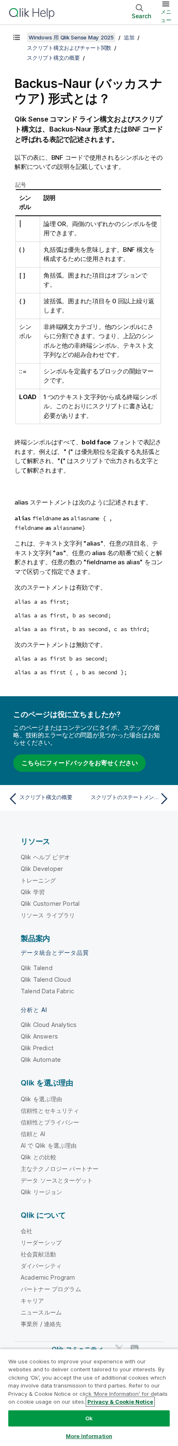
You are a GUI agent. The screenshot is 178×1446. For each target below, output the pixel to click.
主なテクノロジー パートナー (60, 1168)
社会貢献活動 (38, 1254)
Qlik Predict (37, 1047)
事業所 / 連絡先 (41, 1323)
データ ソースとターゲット (57, 1180)
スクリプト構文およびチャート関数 (69, 47)
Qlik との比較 (38, 1157)
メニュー (166, 15)
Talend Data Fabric (47, 991)
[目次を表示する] (16, 37)
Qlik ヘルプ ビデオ (45, 857)
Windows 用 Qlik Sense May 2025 (71, 37)
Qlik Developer (42, 868)
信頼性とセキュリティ (50, 1110)
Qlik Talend (37, 967)
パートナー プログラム (51, 1288)
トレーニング (38, 880)
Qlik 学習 (33, 891)
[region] (89, 1397)
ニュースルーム (41, 1312)
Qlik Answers (39, 1036)
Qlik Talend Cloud (46, 979)
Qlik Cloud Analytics (49, 1024)
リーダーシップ (41, 1242)
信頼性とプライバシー (50, 1122)
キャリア (32, 1300)
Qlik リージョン (42, 1191)
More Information (89, 1436)
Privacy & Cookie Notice (120, 1401)
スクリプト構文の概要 (53, 57)
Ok (89, 1418)
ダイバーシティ (41, 1265)
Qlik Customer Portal (50, 903)
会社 (26, 1230)
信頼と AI (33, 1133)
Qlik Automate (41, 1059)
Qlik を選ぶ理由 (42, 1098)
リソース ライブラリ (48, 915)
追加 (129, 37)
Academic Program (48, 1277)
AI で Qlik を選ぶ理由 (49, 1145)
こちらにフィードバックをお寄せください (79, 763)
